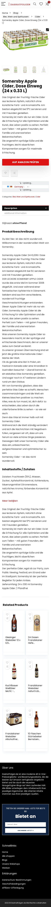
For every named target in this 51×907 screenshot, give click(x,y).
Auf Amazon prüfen (25, 162)
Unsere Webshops (11, 864)
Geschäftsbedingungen (14, 883)
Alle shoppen (8, 856)
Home (5, 13)
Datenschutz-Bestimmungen (16, 879)
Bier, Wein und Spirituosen (16, 16)
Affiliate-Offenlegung (13, 887)
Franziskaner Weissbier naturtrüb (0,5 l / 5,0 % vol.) (35, 691)
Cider (37, 16)
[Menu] (3, 4)
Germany (18, 186)
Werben (6, 867)
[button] (47, 29)
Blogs (4, 860)
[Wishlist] (41, 4)
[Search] (34, 4)
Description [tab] (10, 208)
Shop (15, 13)
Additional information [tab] (15, 213)
